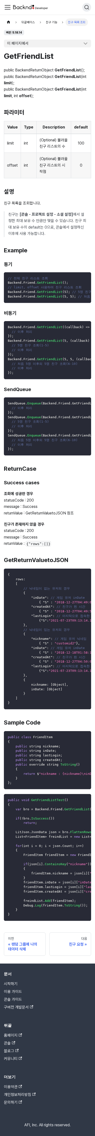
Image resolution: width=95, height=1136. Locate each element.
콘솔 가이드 (13, 999)
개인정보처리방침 (17, 1094)
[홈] (8, 22)
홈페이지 (11, 1035)
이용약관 (11, 1087)
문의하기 (11, 1102)
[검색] (86, 7)
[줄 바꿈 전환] (76, 278)
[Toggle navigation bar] (7, 7)
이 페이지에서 (17, 43)
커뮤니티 (11, 1058)
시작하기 (11, 984)
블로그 (9, 1051)
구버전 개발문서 (16, 1007)
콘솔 (7, 1043)
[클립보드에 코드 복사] (85, 278)
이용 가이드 (13, 991)
